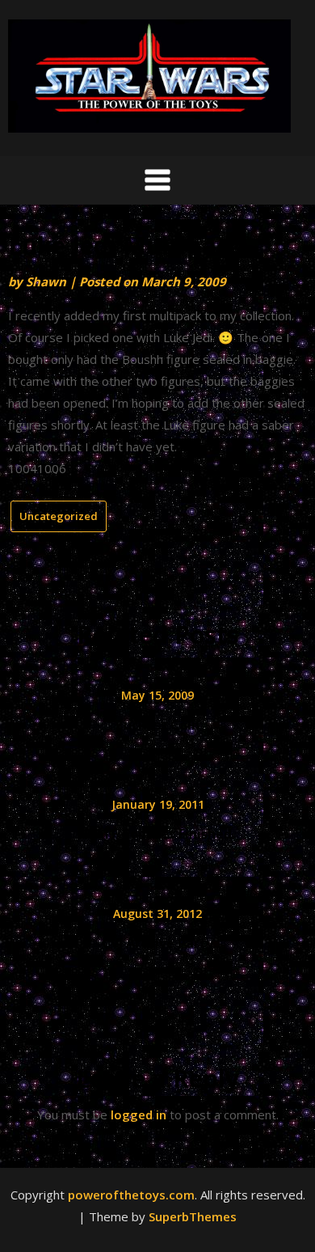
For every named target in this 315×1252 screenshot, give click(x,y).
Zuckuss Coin (158, 725)
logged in (138, 1114)
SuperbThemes (193, 1216)
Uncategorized (58, 516)
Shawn (46, 281)
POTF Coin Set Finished (158, 834)
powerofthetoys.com (131, 1194)
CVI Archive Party (157, 943)
